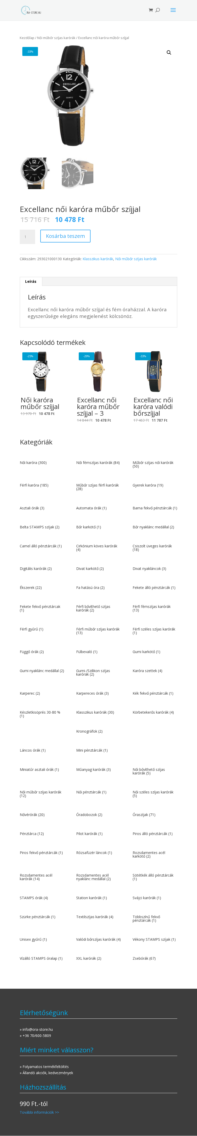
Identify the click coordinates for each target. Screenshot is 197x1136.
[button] (169, 52)
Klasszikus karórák (98, 258)
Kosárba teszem (65, 235)
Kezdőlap (27, 37)
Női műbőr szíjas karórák (56, 37)
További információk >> (39, 1112)
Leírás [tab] (30, 281)
